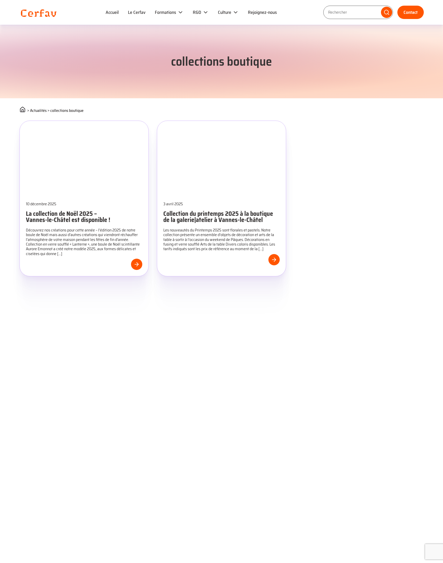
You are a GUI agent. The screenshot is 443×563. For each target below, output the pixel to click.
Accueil (112, 12)
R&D (197, 12)
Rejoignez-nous (262, 12)
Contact (411, 12)
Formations (165, 12)
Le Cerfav (137, 12)
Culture (224, 12)
